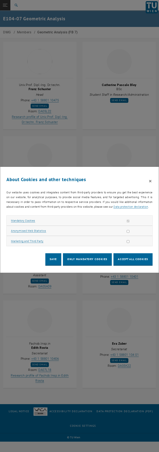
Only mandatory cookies (87, 259)
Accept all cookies (133, 259)
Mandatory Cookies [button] (23, 220)
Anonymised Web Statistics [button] (28, 230)
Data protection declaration (130, 206)
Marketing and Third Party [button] (27, 241)
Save (53, 259)
